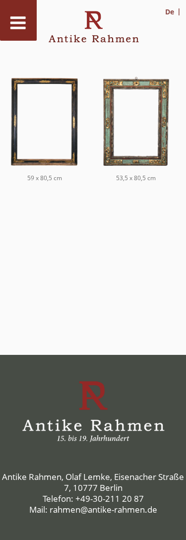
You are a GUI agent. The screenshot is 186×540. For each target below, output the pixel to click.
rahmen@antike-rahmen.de (103, 509)
